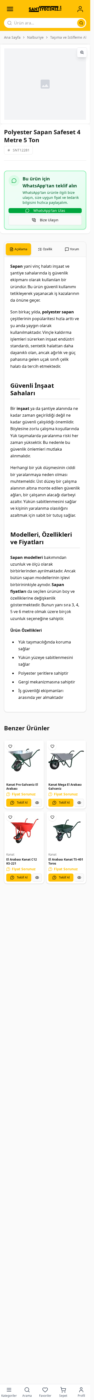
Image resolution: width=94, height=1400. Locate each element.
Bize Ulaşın (49, 220)
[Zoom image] (82, 52)
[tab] (18, 249)
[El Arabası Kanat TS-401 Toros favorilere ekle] (52, 817)
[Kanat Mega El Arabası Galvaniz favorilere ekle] (52, 746)
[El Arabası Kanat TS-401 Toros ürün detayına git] (66, 831)
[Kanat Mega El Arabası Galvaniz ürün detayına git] (66, 760)
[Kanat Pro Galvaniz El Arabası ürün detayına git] (24, 760)
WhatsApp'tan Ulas (49, 210)
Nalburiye (35, 37)
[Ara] (81, 23)
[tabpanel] (45, 484)
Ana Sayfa (12, 37)
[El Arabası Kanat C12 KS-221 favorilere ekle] (10, 817)
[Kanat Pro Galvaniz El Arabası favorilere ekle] (10, 746)
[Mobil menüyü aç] (10, 9)
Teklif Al (22, 802)
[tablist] (45, 249)
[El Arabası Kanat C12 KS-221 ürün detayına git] (24, 831)
